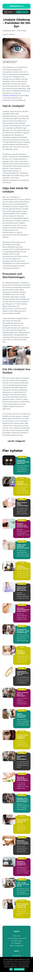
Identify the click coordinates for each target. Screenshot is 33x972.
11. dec (22, 668)
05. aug (21, 457)
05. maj (21, 837)
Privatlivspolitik (19, 969)
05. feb (22, 900)
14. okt (22, 731)
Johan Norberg (21, 30)
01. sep (22, 774)
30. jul (22, 478)
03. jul (22, 795)
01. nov (22, 689)
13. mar (22, 605)
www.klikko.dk (18, 946)
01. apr (22, 583)
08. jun (22, 816)
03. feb (22, 647)
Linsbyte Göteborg (8, 34)
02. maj (21, 541)
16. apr (22, 858)
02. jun (22, 520)
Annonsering (16, 955)
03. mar (21, 626)
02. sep (22, 753)
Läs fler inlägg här (16, 441)
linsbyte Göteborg (9, 95)
